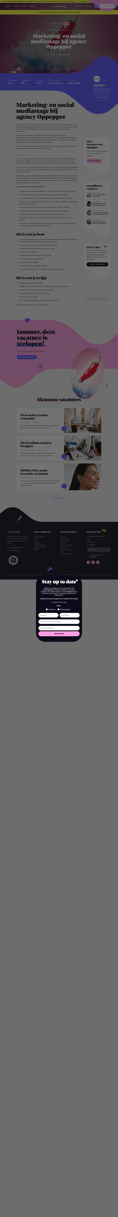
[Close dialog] (77, 580)
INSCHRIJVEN (59, 634)
